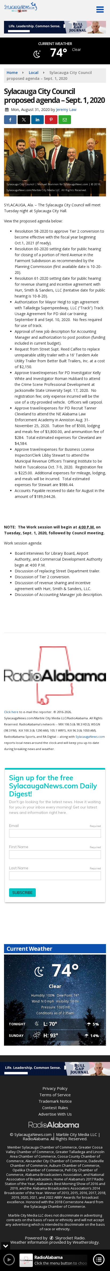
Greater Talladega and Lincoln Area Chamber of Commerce (57, 1154)
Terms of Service (55, 1094)
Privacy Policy (55, 1088)
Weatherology (86, 1242)
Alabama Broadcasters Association (53, 1174)
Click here (11, 712)
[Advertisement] (55, 27)
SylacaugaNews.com (90, 737)
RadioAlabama (36, 1138)
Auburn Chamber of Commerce (74, 1165)
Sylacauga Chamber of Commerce (49, 1147)
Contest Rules (55, 1107)
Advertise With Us (55, 1114)
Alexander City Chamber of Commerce (56, 1160)
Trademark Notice (55, 1101)
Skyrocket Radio (69, 1237)
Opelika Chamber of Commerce (38, 1170)
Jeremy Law (66, 109)
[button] (100, 9)
